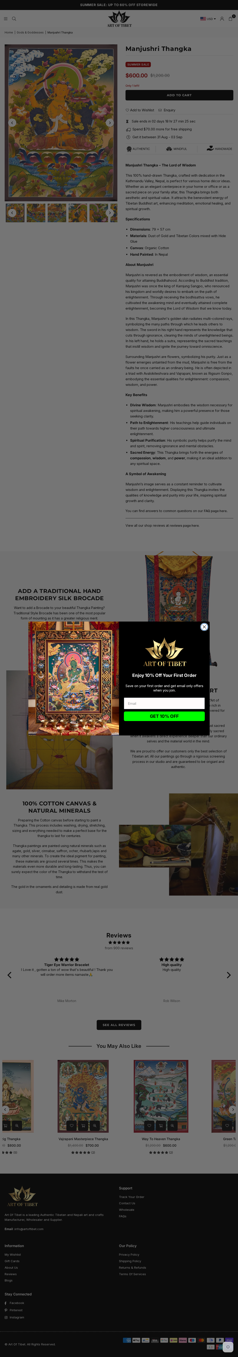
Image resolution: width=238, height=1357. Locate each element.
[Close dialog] (204, 626)
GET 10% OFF (164, 716)
